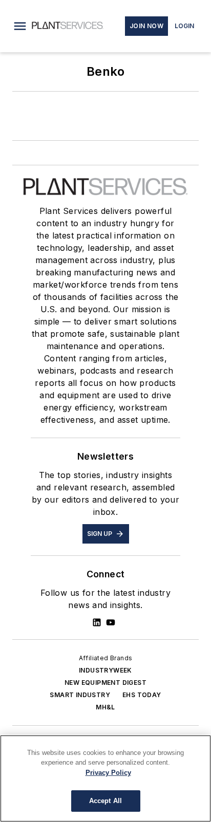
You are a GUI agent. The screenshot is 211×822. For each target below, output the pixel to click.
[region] (105, 778)
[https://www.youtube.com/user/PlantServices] (111, 622)
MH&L (105, 707)
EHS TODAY (141, 695)
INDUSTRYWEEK (105, 670)
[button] (20, 26)
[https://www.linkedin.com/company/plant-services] (97, 622)
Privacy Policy (108, 772)
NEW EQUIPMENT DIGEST (105, 682)
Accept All (105, 801)
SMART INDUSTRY (80, 695)
